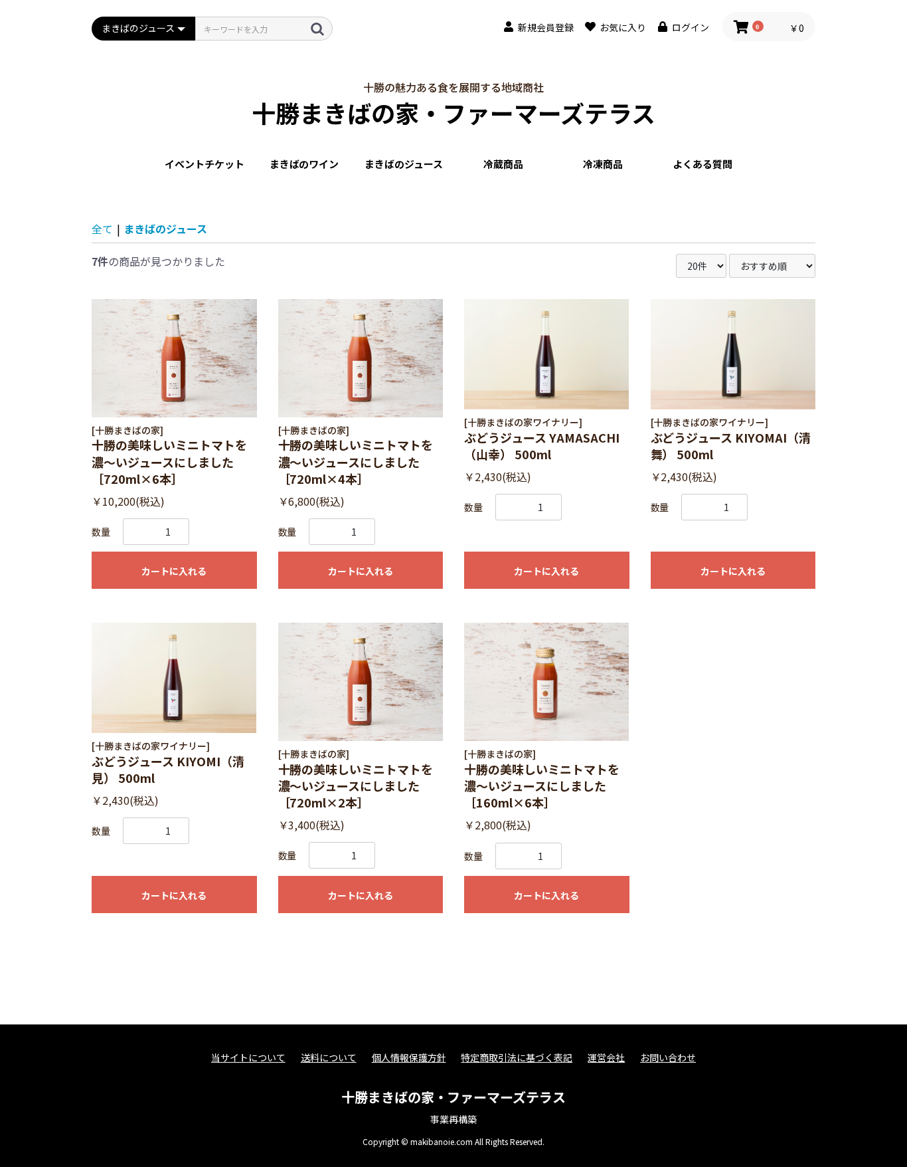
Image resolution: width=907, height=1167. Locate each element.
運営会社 (606, 1057)
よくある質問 (702, 164)
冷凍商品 (603, 164)
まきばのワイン (304, 164)
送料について (329, 1057)
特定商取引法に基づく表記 (516, 1057)
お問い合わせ (668, 1057)
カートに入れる (173, 571)
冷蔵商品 (503, 164)
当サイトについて (248, 1057)
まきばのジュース (404, 164)
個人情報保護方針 (409, 1057)
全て (102, 229)
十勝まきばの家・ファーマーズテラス (454, 112)
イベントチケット (204, 164)
